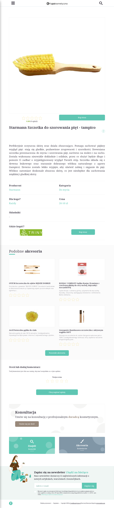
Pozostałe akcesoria (57, 353)
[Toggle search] (102, 3)
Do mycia (64, 189)
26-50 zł (63, 203)
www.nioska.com (100, 503)
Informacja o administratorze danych (52, 494)
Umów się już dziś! (27, 424)
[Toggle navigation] (12, 3)
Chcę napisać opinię (57, 392)
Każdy (12, 203)
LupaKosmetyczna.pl (75, 503)
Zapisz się (89, 485)
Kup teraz (82, 117)
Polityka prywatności (45, 503)
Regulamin (56, 503)
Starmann (14, 189)
